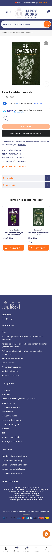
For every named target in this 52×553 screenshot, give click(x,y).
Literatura (6, 390)
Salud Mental (7, 411)
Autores (5, 428)
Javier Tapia (14, 230)
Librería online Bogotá (11, 420)
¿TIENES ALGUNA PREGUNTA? (15, 166)
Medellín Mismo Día (10, 371)
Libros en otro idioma (11, 407)
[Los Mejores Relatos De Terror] (38, 216)
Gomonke (26, 514)
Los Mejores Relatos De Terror (38, 234)
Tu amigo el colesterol (12, 441)
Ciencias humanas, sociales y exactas (18, 398)
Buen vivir (6, 394)
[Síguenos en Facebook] (3, 172)
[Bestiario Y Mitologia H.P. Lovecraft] (13, 216)
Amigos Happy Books (11, 437)
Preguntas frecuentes (11, 367)
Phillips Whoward (15, 150)
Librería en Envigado (10, 424)
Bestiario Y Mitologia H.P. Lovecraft (14, 234)
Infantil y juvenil (9, 403)
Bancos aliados (19, 112)
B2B (3, 433)
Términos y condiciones (12, 358)
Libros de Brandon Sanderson (14, 465)
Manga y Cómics (9, 416)
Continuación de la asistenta (14, 456)
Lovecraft (38, 230)
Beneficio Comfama (11, 375)
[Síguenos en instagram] (6, 172)
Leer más (22, 145)
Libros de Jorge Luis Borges (13, 469)
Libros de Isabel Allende (12, 473)
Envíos (4, 332)
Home (4, 32)
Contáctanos (8, 362)
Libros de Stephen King (12, 460)
